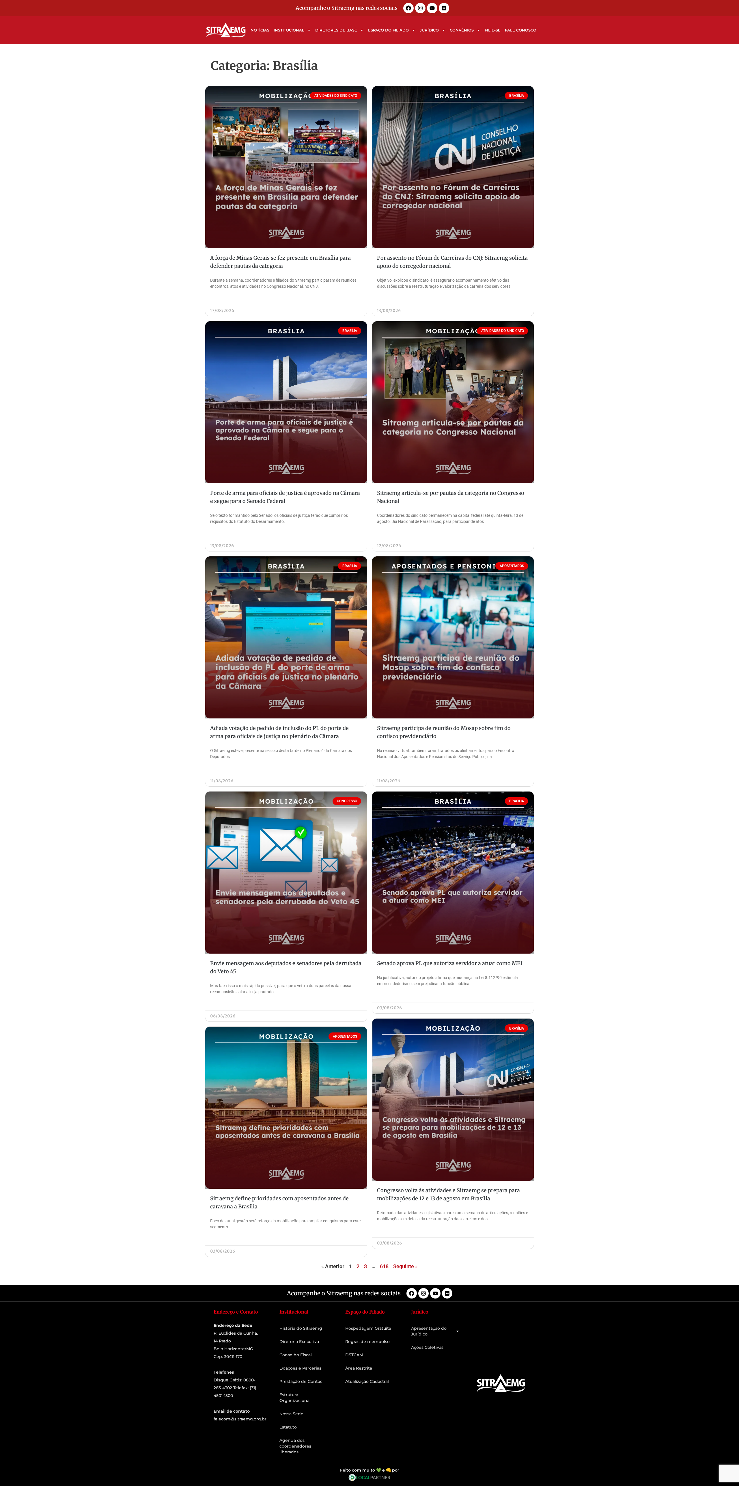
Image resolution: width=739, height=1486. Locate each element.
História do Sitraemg (300, 1328)
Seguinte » (405, 1266)
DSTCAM (354, 1354)
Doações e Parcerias (300, 1368)
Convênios (462, 30)
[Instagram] (420, 8)
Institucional (289, 30)
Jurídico (429, 30)
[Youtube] (432, 8)
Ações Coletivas (427, 1347)
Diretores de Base (336, 30)
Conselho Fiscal (295, 1354)
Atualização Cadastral (367, 1381)
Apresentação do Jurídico (429, 1331)
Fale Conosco (520, 30)
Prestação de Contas (300, 1381)
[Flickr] (444, 8)
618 (384, 1266)
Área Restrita (358, 1368)
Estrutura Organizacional (295, 1397)
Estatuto (288, 1427)
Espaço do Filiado (388, 30)
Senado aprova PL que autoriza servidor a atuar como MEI (449, 963)
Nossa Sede (291, 1413)
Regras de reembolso (367, 1341)
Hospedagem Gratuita (368, 1328)
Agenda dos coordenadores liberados (295, 1446)
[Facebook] (408, 8)
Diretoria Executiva (299, 1341)
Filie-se (493, 30)
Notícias (260, 30)
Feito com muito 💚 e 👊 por (369, 1470)
